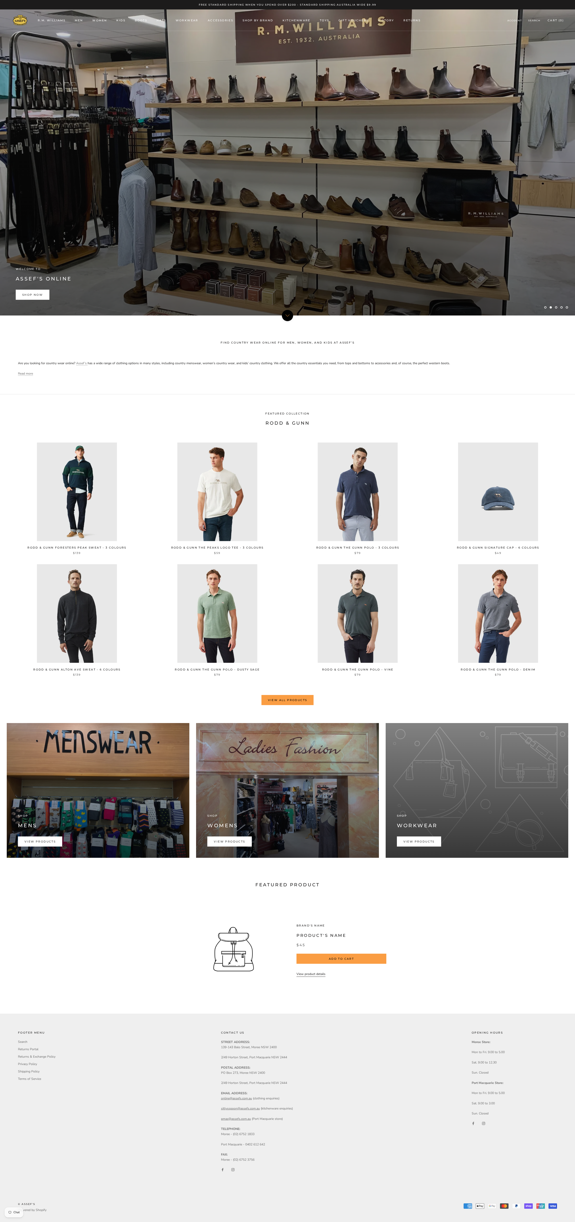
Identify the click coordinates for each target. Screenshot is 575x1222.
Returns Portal (28, 1049)
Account (514, 20)
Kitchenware (296, 20)
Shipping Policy (29, 1071)
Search (534, 20)
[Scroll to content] (287, 315)
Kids (120, 20)
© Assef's (26, 1204)
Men (79, 20)
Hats (161, 20)
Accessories (220, 20)
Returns (411, 20)
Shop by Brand (258, 20)
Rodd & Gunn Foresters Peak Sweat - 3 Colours (76, 547)
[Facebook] (222, 1169)
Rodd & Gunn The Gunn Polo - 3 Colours (357, 547)
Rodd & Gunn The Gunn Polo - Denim (498, 669)
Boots (141, 20)
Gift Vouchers (353, 20)
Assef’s (82, 363)
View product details (310, 974)
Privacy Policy (27, 1064)
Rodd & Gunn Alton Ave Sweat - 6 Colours (77, 669)
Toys (324, 20)
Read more (25, 373)
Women (99, 20)
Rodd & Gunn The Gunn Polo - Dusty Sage (217, 669)
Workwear (187, 20)
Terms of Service (29, 1079)
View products (40, 841)
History (386, 20)
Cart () (556, 20)
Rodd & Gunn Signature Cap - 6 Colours (498, 547)
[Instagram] (232, 1169)
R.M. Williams (51, 20)
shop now (32, 294)
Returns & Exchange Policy (36, 1056)
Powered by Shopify (32, 1210)
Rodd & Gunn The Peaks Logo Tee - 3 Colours (217, 547)
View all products (287, 700)
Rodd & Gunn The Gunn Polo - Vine (358, 669)
